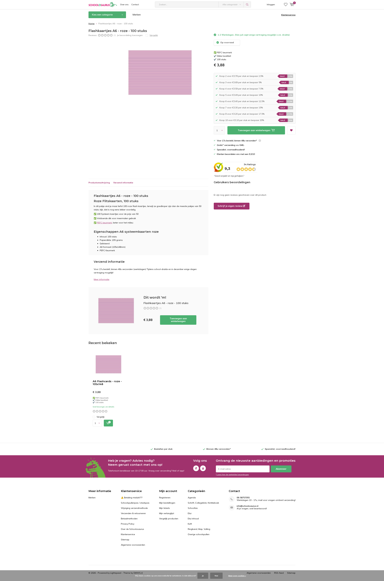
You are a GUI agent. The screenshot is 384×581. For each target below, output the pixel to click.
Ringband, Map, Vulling (199, 529)
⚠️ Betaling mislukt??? (131, 497)
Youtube (203, 468)
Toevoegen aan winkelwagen (178, 320)
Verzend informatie (123, 182)
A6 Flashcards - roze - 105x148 (107, 383)
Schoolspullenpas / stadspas (135, 502)
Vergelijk (101, 417)
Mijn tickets (164, 508)
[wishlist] (285, 4)
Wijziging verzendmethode (134, 508)
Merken (137, 14)
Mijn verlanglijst (166, 513)
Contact (135, 4)
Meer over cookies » (237, 576)
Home (91, 23)
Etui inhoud (193, 518)
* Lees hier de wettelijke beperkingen (232, 474)
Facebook (196, 468)
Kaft (190, 523)
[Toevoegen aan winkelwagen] (108, 423)
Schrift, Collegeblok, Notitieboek (203, 502)
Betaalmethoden (129, 518)
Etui (189, 513)
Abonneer (281, 468)
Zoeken (247, 5)
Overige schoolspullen (198, 534)
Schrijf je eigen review (230, 206)
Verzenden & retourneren (133, 513)
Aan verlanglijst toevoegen (291, 130)
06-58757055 (243, 497)
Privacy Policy (127, 523)
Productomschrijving (99, 182)
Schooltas (193, 508)
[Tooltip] (260, 141)
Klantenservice (288, 15)
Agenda (192, 497)
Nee (216, 576)
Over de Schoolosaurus (132, 529)
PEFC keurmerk (104, 222)
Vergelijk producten (168, 518)
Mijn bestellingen (167, 502)
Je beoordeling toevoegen (130, 35)
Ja (203, 576)
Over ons (124, 4)
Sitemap (125, 539)
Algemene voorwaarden (133, 544)
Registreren (164, 497)
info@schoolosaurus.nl (247, 506)
